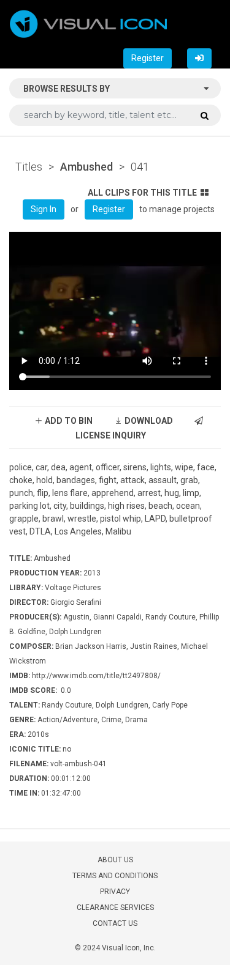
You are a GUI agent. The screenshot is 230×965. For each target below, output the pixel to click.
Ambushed (86, 166)
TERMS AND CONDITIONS (115, 875)
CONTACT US (115, 923)
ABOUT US (115, 860)
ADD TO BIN (68, 421)
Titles (28, 166)
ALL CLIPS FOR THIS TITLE (142, 193)
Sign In (43, 209)
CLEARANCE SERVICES (115, 907)
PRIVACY (115, 891)
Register (147, 58)
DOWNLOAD (148, 421)
